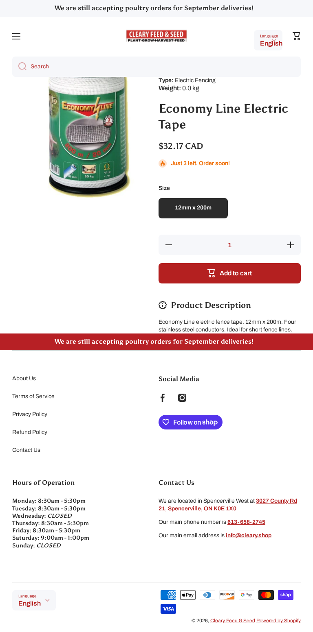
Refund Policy (29, 432)
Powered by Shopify (278, 620)
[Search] (19, 67)
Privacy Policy (29, 414)
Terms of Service (33, 396)
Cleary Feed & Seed (232, 620)
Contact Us (26, 450)
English (271, 43)
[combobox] (156, 67)
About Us (24, 378)
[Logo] (156, 36)
